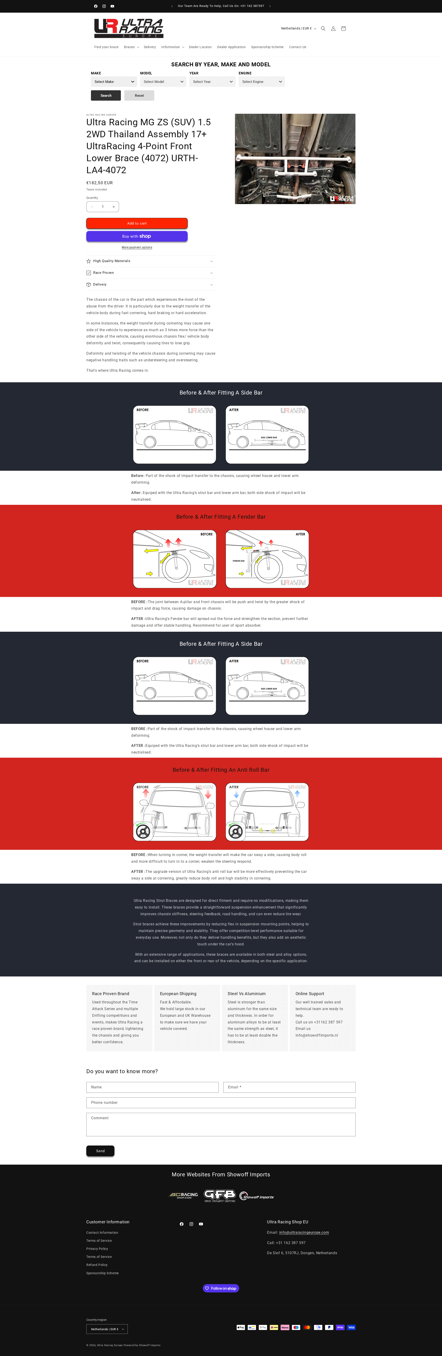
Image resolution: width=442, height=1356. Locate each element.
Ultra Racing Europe (110, 1345)
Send (100, 1151)
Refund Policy (97, 1265)
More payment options (137, 247)
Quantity (92, 197)
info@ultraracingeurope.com (304, 1232)
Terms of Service (99, 1240)
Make (96, 73)
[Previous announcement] (172, 6)
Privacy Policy (97, 1249)
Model (146, 73)
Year (193, 73)
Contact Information (102, 1232)
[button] (131, 47)
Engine (245, 73)
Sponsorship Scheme (102, 1273)
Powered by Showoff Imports (142, 1345)
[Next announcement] (270, 6)
